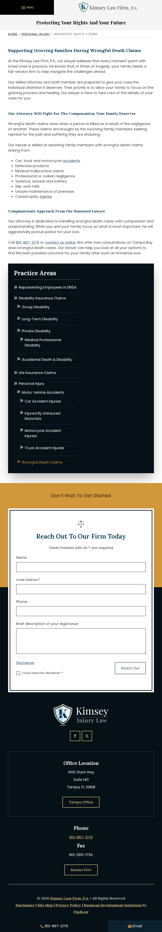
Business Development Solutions (113, 905)
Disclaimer (25, 662)
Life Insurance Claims (37, 372)
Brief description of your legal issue (47, 623)
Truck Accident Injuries (44, 447)
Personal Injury (31, 383)
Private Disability (36, 331)
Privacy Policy (68, 905)
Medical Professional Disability (43, 342)
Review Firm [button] (81, 869)
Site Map (45, 905)
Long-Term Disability (40, 319)
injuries (46, 196)
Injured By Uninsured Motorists (42, 416)
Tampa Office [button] (81, 802)
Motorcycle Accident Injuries (43, 433)
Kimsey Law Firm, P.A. (69, 898)
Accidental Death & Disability (47, 359)
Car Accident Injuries (43, 401)
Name (21, 557)
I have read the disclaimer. (42, 673)
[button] (27, 7)
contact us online (60, 242)
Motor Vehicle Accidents (43, 392)
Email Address (28, 580)
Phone (21, 601)
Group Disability (36, 306)
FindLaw (81, 912)
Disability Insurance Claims (42, 298)
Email (137, 926)
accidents (71, 160)
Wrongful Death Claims (42, 462)
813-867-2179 (27, 242)
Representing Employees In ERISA (47, 287)
